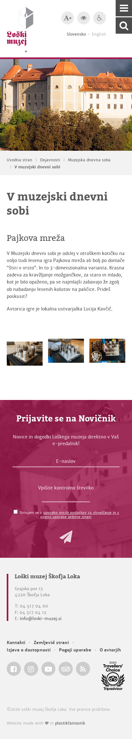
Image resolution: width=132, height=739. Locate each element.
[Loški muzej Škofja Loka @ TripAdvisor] (66, 669)
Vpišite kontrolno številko (66, 488)
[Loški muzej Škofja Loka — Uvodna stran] (20, 29)
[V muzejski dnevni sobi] (25, 352)
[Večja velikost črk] (67, 18)
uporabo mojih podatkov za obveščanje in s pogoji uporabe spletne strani (79, 514)
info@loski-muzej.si (41, 618)
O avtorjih (110, 650)
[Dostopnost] (99, 18)
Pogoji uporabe (75, 650)
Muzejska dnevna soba (89, 160)
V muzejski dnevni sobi (37, 167)
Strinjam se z (69, 514)
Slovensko (76, 34)
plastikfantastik (70, 723)
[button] (66, 537)
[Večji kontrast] (83, 18)
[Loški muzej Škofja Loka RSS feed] (83, 669)
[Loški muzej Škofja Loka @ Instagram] (31, 669)
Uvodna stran (19, 160)
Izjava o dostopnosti (29, 650)
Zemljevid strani (51, 642)
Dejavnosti (50, 160)
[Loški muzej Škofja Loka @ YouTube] (48, 669)
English (99, 34)
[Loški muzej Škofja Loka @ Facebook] (14, 669)
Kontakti (16, 642)
